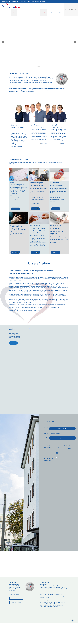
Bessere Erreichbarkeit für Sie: (17, 127)
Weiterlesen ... (24, 149)
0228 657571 (31, 1)
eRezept (54, 125)
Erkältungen (35, 125)
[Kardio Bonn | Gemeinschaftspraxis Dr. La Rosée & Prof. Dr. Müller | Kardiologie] (11, 6)
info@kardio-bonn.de (40, 1)
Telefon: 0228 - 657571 (16, 598)
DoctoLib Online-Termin (70, 9)
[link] (64, 500)
